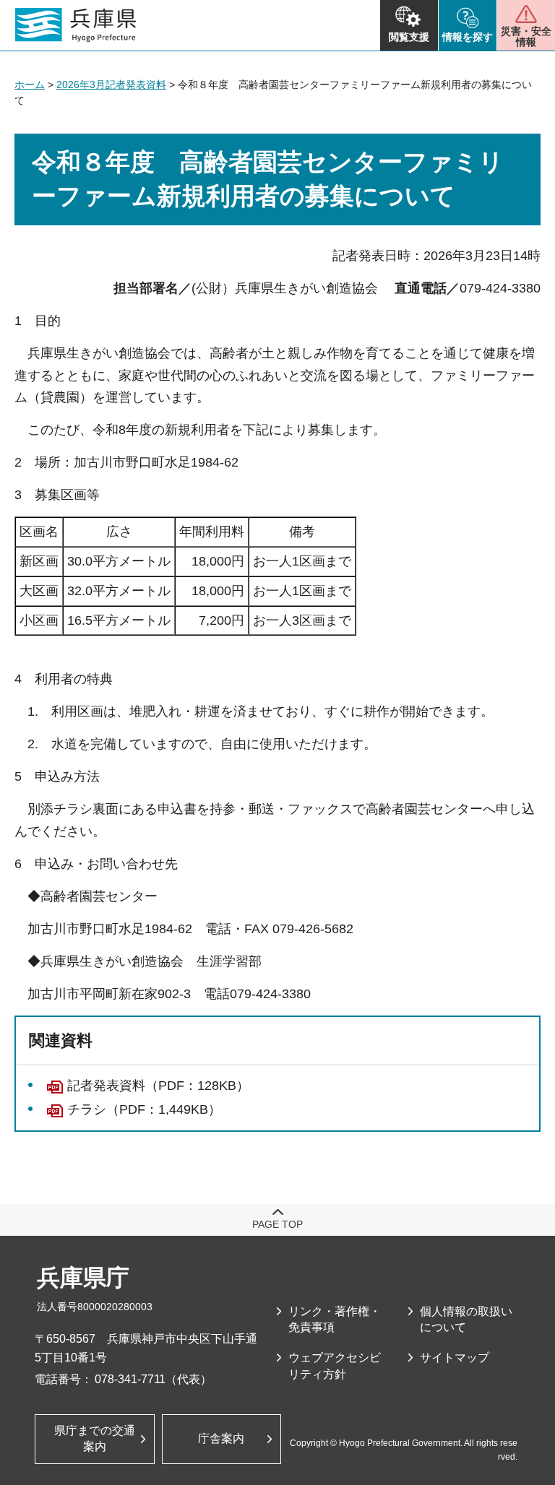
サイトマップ (454, 1357)
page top (277, 1224)
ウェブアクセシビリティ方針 (334, 1365)
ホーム (29, 84)
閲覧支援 (409, 37)
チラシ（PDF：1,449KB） (144, 1109)
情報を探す (467, 37)
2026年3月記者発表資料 (111, 84)
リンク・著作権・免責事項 (334, 1319)
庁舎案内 (221, 1438)
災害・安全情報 (526, 36)
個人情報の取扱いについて (466, 1319)
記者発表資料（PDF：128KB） (158, 1085)
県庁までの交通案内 (94, 1438)
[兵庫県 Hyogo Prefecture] (76, 25)
